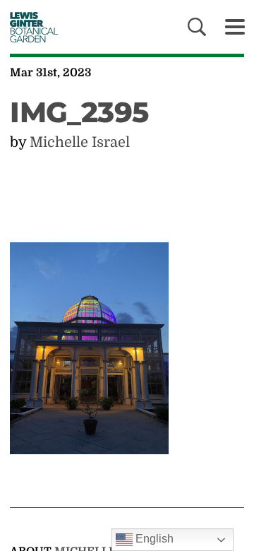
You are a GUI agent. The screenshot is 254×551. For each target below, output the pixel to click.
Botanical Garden (30, 26)
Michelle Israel (80, 142)
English (153, 539)
